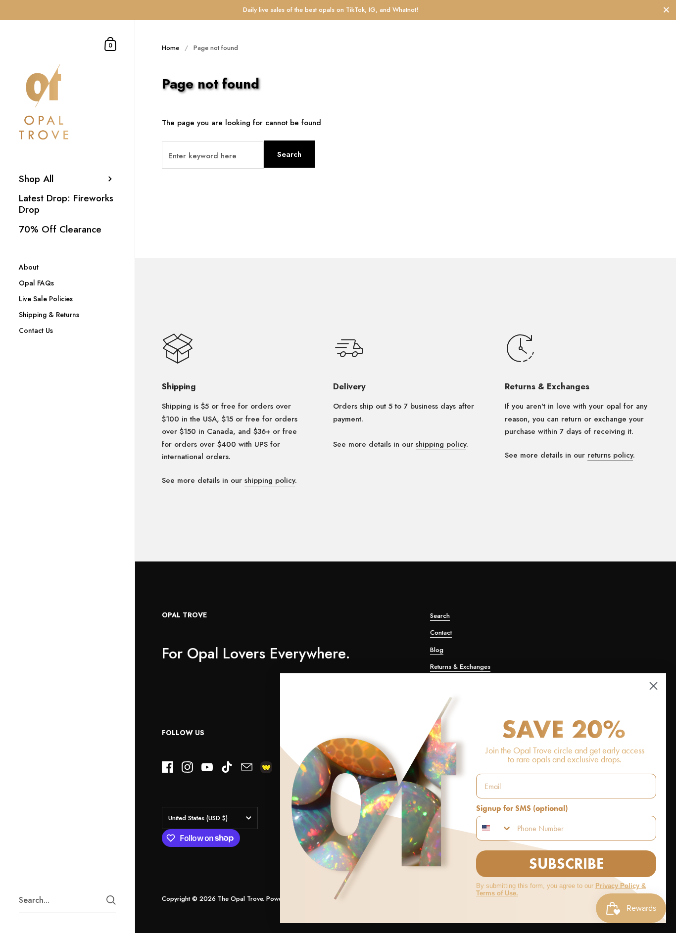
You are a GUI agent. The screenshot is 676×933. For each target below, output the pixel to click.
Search (289, 154)
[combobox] (494, 828)
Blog (436, 649)
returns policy (610, 455)
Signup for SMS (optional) (522, 808)
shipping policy (269, 480)
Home (170, 47)
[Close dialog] (653, 686)
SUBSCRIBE (566, 863)
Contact (441, 632)
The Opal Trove (240, 898)
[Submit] (111, 900)
